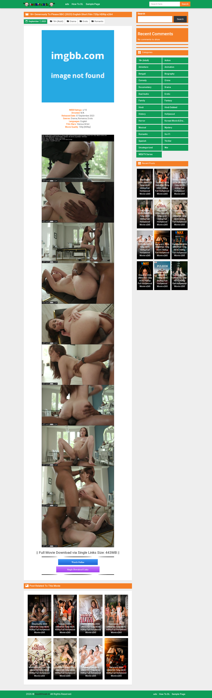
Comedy (143, 80)
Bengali (142, 74)
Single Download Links (78, 569)
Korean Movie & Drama (175, 121)
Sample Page (93, 4)
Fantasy (168, 100)
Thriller (168, 141)
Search (141, 13)
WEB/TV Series (146, 154)
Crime (167, 80)
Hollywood (170, 114)
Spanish (142, 141)
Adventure (143, 67)
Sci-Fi (167, 134)
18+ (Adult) (144, 60)
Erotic (167, 94)
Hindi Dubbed (171, 107)
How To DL (77, 4)
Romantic (143, 134)
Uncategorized (146, 147)
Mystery (168, 127)
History (142, 114)
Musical (142, 127)
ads (67, 4)
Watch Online (78, 562)
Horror (142, 121)
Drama (168, 87)
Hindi (141, 107)
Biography (169, 74)
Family (142, 100)
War (166, 147)
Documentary (145, 87)
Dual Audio (144, 94)
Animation (169, 67)
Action (168, 60)
